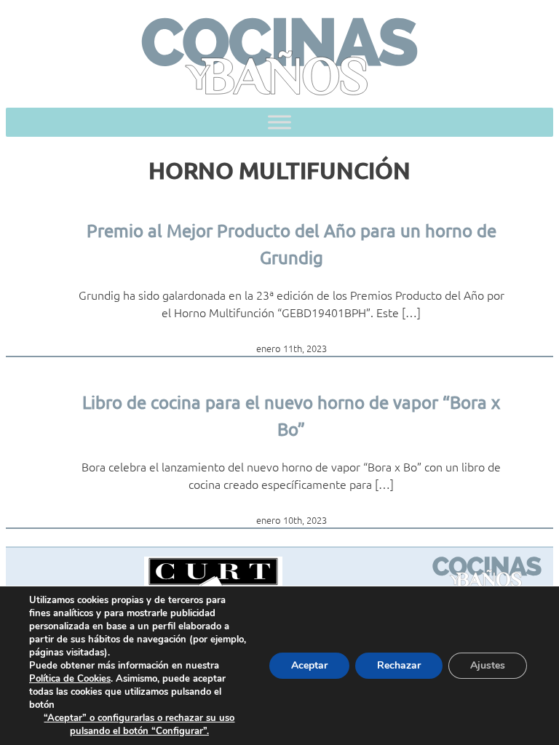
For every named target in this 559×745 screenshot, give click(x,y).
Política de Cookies (70, 678)
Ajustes (487, 665)
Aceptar (309, 665)
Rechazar (399, 665)
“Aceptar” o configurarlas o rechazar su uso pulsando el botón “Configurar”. (139, 725)
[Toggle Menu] (279, 123)
